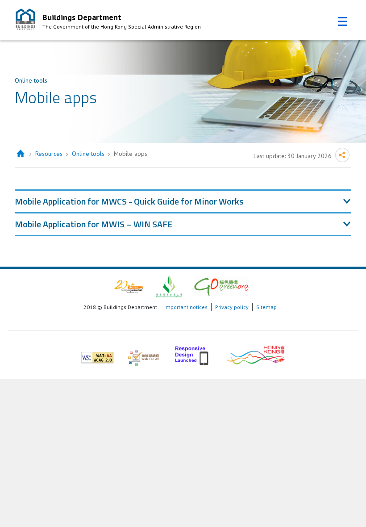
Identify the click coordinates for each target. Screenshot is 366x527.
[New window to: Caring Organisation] (128, 285)
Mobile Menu (342, 21)
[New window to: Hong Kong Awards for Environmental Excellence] (169, 285)
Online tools (88, 154)
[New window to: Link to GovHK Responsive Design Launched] (193, 354)
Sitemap (266, 307)
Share (342, 155)
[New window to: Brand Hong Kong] (255, 354)
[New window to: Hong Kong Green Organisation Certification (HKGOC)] (221, 285)
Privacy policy (232, 307)
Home (20, 154)
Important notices (186, 307)
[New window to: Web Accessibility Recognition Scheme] (143, 354)
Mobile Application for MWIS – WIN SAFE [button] (93, 224)
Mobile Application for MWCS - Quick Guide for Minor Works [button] (129, 201)
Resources (48, 154)
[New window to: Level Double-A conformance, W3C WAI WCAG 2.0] (97, 354)
